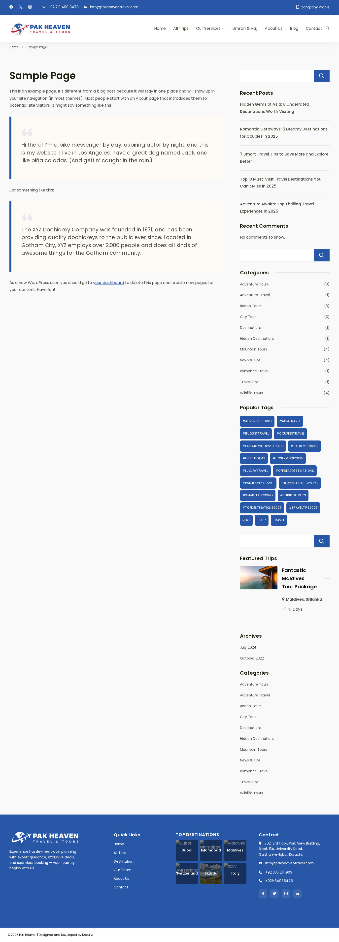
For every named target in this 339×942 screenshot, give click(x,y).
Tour (261, 520)
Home (160, 28)
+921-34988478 (279, 880)
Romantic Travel (254, 371)
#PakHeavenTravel (258, 483)
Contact (314, 28)
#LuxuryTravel (255, 471)
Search (322, 76)
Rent (246, 520)
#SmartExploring (257, 495)
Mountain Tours (253, 349)
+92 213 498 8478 (63, 7)
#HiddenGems (254, 458)
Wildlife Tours (251, 392)
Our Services (208, 28)
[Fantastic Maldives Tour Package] (259, 569)
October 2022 (252, 658)
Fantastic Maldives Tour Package (299, 578)
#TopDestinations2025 (262, 507)
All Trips (181, 28)
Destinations (251, 327)
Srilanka (314, 599)
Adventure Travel (255, 294)
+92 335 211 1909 (278, 872)
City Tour (248, 316)
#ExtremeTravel (304, 446)
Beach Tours (251, 305)
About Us (273, 28)
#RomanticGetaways (299, 483)
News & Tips (250, 360)
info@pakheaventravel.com (114, 7)
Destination (124, 861)
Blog (294, 28)
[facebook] (11, 7)
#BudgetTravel (255, 433)
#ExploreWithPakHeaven (263, 446)
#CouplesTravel (290, 433)
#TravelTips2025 (303, 507)
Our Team (123, 869)
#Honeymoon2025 (287, 458)
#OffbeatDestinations (294, 471)
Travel (279, 520)
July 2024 (248, 647)
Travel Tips (249, 381)
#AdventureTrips (257, 421)
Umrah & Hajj (244, 28)
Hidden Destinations (257, 338)
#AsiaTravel (290, 421)
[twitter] (20, 7)
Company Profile (315, 7)
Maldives (295, 599)
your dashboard (108, 282)
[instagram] (30, 7)
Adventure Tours (254, 284)
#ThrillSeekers (293, 495)
